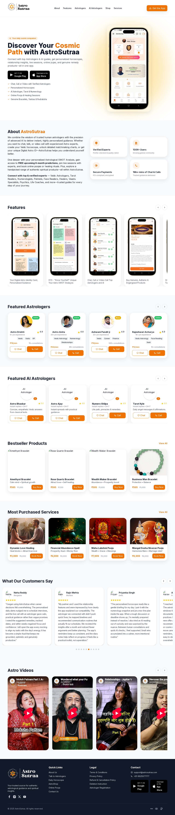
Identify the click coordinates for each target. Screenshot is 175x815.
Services (118, 8)
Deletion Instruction (98, 784)
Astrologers (80, 8)
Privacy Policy (96, 776)
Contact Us (54, 791)
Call (37, 418)
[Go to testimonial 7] (91, 649)
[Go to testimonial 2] (79, 649)
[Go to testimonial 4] (83, 649)
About (57, 8)
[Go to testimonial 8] (93, 649)
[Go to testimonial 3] (81, 649)
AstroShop (53, 784)
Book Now (36, 556)
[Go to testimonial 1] (76, 649)
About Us (53, 772)
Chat (19, 418)
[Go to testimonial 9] (96, 649)
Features (67, 8)
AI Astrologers (95, 8)
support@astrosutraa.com (145, 772)
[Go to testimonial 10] (98, 649)
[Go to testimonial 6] (88, 649)
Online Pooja (54, 788)
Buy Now (37, 487)
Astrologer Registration (100, 788)
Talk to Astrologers (57, 776)
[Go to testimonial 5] (86, 649)
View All (163, 443)
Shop (108, 8)
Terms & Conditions (98, 772)
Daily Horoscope (56, 780)
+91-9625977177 (141, 776)
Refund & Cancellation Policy (103, 780)
